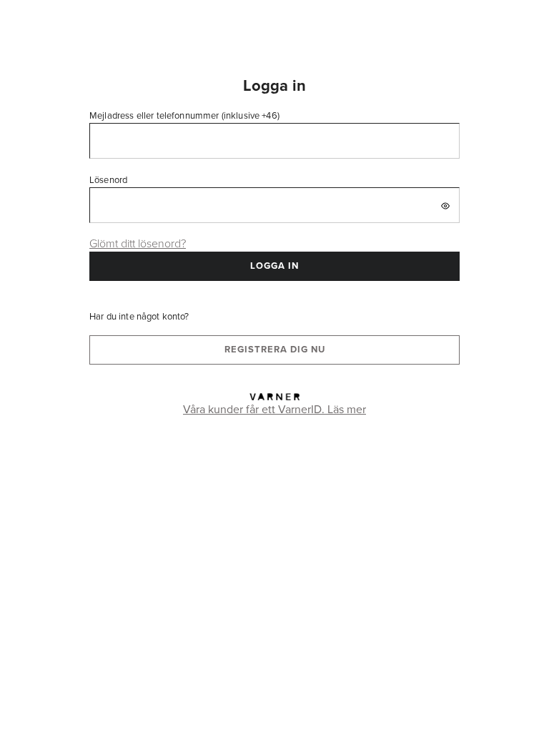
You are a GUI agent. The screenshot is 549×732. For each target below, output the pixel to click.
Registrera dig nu (274, 349)
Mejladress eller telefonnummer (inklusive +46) (184, 115)
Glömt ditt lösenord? (137, 243)
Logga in (274, 265)
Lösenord (108, 179)
